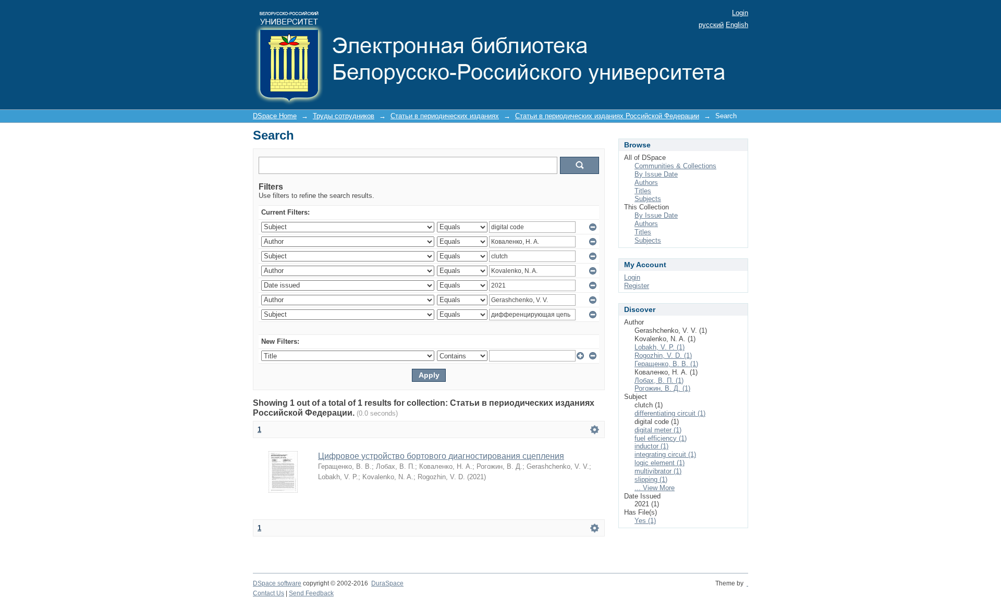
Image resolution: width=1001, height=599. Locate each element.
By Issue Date (656, 174)
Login (740, 13)
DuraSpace (387, 583)
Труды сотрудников (343, 116)
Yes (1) (645, 521)
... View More (654, 488)
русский (711, 25)
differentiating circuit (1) (669, 413)
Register (636, 286)
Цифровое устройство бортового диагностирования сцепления (441, 456)
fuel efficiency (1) (660, 438)
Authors (646, 182)
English (737, 25)
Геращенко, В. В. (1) (666, 364)
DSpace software (277, 583)
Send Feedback (311, 593)
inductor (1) (651, 446)
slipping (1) (650, 479)
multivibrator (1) (657, 471)
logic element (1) (659, 463)
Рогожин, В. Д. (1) (662, 388)
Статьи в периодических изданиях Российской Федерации (607, 116)
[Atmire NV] (747, 583)
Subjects (647, 199)
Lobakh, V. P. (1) (659, 347)
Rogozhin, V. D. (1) (663, 355)
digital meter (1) (657, 430)
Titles (642, 191)
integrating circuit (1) (665, 454)
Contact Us (268, 593)
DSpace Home (275, 116)
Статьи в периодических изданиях (444, 116)
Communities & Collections (675, 166)
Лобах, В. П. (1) (658, 380)
